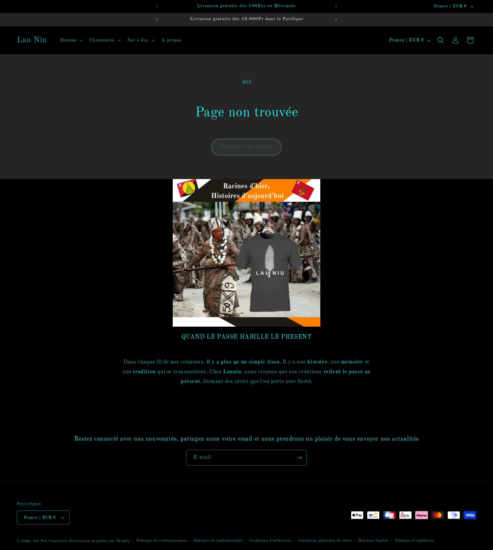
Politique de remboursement (161, 541)
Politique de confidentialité (218, 541)
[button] (71, 40)
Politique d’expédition (414, 541)
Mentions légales (373, 541)
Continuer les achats (246, 146)
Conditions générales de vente (324, 541)
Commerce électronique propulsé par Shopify (89, 541)
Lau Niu (40, 541)
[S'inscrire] (299, 457)
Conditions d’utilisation (270, 541)
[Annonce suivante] (336, 6)
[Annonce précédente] (157, 6)
